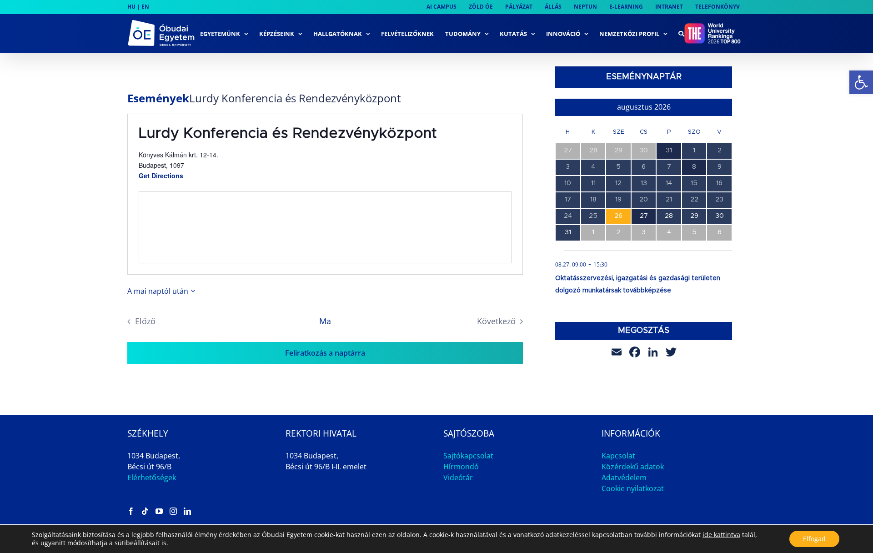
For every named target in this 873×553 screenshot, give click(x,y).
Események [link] (158, 98)
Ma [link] (325, 321)
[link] (861, 82)
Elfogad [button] (814, 538)
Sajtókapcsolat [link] (468, 456)
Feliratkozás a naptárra (325, 353)
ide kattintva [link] (721, 534)
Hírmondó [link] (461, 467)
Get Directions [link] (161, 175)
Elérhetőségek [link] (151, 478)
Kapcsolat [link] (618, 456)
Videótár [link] (458, 478)
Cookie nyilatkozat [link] (633, 488)
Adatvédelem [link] (624, 478)
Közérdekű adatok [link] (633, 467)
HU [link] (131, 6)
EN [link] (145, 6)
